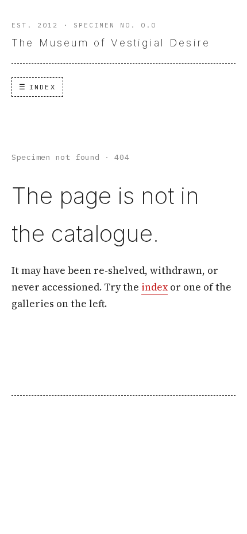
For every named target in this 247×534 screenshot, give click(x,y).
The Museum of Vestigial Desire (110, 43)
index (154, 287)
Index (42, 87)
